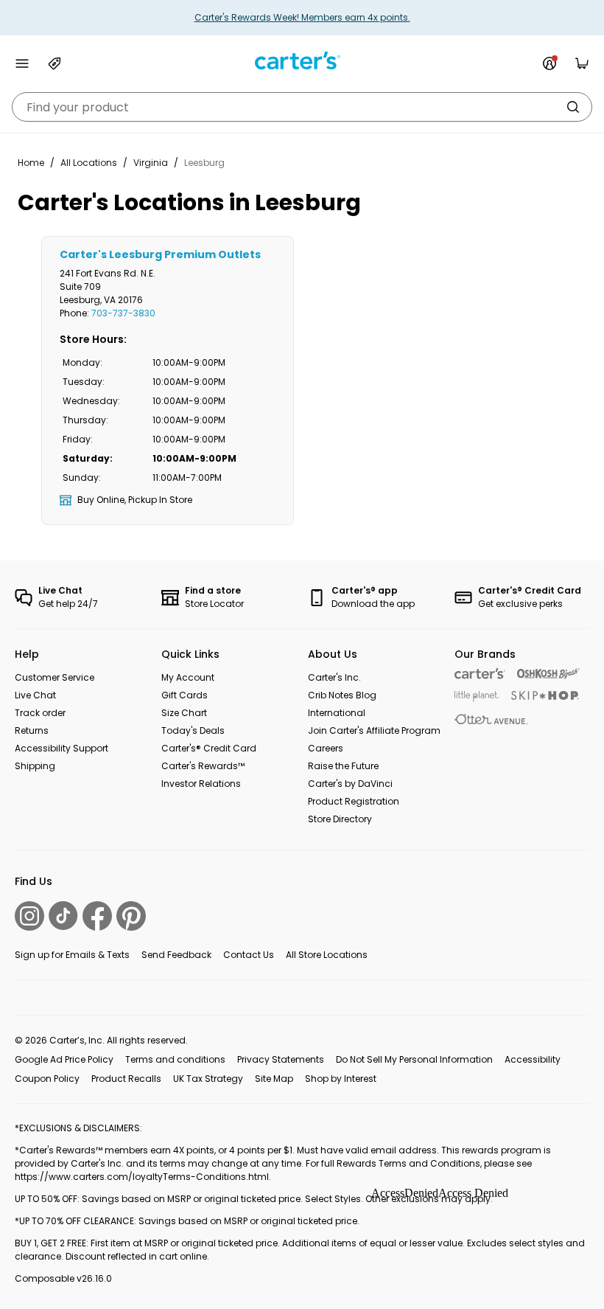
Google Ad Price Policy (64, 1059)
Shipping (35, 766)
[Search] (573, 107)
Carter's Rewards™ (203, 766)
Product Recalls (126, 1078)
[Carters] (479, 673)
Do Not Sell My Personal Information (414, 1059)
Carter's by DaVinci (350, 783)
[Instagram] (29, 916)
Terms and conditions (175, 1059)
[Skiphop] (545, 695)
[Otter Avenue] (491, 719)
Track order (40, 712)
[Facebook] (97, 916)
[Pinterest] (131, 916)
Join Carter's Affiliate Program (374, 730)
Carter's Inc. (334, 677)
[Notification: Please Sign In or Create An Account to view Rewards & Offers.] (549, 63)
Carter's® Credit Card (208, 748)
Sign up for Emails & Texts (72, 954)
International (336, 712)
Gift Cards (184, 695)
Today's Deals (193, 730)
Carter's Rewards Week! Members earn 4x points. (302, 17)
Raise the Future (343, 766)
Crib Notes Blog (342, 695)
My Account (187, 677)
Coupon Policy (47, 1078)
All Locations (88, 162)
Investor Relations (201, 783)
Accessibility (533, 1059)
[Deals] (54, 63)
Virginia (150, 162)
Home (31, 162)
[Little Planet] (476, 696)
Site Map (274, 1078)
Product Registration (353, 801)
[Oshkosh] (548, 673)
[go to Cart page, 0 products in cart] (582, 63)
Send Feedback (176, 954)
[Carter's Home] (302, 61)
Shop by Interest (340, 1078)
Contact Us (248, 954)
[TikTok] (63, 915)
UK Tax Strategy (208, 1078)
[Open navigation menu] (22, 63)
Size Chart (184, 712)
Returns (32, 730)
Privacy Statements (280, 1059)
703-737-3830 (123, 313)
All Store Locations (327, 954)
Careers (325, 748)
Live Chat (35, 695)
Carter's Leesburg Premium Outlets (160, 254)
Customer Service (54, 677)
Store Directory (340, 819)
